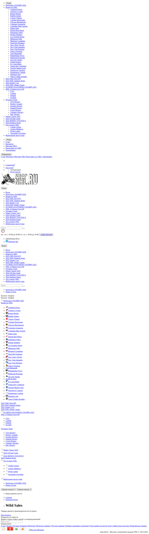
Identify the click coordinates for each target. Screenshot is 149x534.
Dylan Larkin (15, 131)
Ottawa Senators (16, 51)
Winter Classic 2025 (13, 117)
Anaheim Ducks (16, 9)
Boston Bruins (15, 14)
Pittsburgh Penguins (17, 58)
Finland (13, 96)
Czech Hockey (15, 110)
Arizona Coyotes (16, 12)
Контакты (9, 144)
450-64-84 (46, 235)
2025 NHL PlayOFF (13, 79)
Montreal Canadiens (17, 41)
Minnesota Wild (16, 39)
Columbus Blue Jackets (18, 26)
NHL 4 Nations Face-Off (15, 89)
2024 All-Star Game (13, 119)
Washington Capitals (17, 72)
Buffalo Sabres (15, 16)
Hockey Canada (16, 104)
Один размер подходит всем (100, 526)
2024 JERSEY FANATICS (16, 121)
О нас (8, 142)
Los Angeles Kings (17, 37)
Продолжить (6, 515)
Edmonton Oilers (16, 33)
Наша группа (11, 292)
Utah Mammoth (16, 54)
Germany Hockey (16, 112)
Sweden (13, 98)
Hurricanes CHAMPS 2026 (16, 5)
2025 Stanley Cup (12, 83)
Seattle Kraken (15, 62)
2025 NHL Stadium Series (15, 81)
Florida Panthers (16, 35)
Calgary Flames (16, 18)
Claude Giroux (15, 127)
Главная (9, 498)
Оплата (9, 526)
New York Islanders (17, 47)
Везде (8, 192)
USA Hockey (15, 102)
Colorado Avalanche (17, 24)
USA (12, 91)
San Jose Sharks (16, 60)
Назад (9, 3)
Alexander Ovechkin (18, 133)
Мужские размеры (43, 526)
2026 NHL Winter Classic (15, 85)
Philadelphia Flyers (17, 56)
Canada (13, 93)
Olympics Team (11, 100)
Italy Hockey (15, 114)
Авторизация (15, 170)
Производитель (12, 500)
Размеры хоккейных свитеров (77, 526)
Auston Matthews (16, 129)
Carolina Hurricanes (17, 20)
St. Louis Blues (16, 64)
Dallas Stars (14, 28)
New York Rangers (17, 49)
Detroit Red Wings (17, 30)
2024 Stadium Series (13, 123)
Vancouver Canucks (17, 70)
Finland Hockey (16, 108)
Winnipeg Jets (15, 75)
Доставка (16, 526)
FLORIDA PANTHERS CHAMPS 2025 (21, 87)
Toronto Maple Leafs (18, 68)
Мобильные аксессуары (15, 135)
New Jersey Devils (17, 45)
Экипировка (10, 150)
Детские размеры (58, 526)
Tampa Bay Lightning (18, 66)
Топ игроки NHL (12, 125)
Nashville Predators (17, 43)
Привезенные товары (138, 526)
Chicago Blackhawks (18, 22)
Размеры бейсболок (28, 526)
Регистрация (15, 172)
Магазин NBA (11, 146)
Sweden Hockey (16, 106)
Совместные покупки (120, 526)
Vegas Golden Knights (18, 77)
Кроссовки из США (13, 148)
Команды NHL (11, 7)
